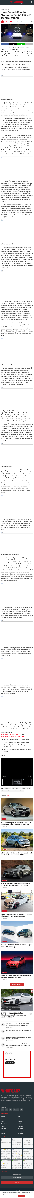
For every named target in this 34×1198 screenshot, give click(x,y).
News (19, 1116)
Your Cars (20, 1133)
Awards (3, 1119)
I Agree (21, 1196)
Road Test (20, 1124)
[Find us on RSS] (21, 1109)
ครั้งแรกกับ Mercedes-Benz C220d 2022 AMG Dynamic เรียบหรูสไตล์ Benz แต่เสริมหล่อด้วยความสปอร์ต (19, 1024)
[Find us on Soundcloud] (17, 1109)
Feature (3, 1126)
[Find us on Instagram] (14, 1109)
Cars (3, 819)
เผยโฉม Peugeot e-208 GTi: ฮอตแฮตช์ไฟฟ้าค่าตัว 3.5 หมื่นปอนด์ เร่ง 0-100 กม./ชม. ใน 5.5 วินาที (16, 915)
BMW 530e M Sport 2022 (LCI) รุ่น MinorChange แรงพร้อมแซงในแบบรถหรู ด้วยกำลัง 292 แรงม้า (13, 1015)
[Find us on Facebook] (2, 1109)
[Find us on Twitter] (6, 1109)
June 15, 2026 (4, 979)
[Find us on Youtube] (10, 1109)
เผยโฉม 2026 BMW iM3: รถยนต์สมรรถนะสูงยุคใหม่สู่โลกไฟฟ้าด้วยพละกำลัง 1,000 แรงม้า (16, 976)
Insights (3, 1131)
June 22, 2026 (4, 857)
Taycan (21, 790)
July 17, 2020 (19, 21)
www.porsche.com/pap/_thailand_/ (11, 734)
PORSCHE (18, 788)
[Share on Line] (21, 44)
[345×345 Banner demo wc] (17, 1064)
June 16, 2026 (4, 887)
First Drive (3, 1128)
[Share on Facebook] (5, 44)
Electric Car (8, 788)
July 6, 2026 (4, 826)
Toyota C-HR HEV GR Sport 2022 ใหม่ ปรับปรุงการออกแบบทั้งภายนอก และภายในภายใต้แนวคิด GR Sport (18, 1044)
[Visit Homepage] (16, 2)
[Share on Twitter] (13, 44)
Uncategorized (21, 1131)
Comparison (4, 1124)
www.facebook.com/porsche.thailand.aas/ (13, 736)
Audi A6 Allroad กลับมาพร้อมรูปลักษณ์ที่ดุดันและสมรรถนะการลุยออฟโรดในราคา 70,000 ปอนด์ (15, 885)
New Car (7, 9)
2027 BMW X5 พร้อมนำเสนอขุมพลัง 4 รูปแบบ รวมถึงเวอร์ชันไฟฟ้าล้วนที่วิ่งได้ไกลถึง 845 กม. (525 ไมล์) (16, 823)
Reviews (20, 1121)
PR (18, 1119)
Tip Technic (20, 1128)
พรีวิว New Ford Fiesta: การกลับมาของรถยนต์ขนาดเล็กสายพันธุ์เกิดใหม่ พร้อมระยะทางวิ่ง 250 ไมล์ (17, 854)
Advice (3, 1116)
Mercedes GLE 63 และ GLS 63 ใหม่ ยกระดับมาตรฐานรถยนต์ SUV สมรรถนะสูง (16, 946)
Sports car (15, 790)
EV (13, 788)
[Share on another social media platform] (29, 44)
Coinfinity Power (23, 1190)
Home (2, 9)
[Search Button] (32, 2)
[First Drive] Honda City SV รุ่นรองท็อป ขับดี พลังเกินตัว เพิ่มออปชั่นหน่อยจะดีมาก (18, 1031)
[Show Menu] (2, 2)
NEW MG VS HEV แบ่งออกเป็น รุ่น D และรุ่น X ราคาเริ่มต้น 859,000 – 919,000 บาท (18, 1038)
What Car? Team (10, 21)
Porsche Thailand (6, 790)
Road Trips (20, 1126)
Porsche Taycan (26, 788)
